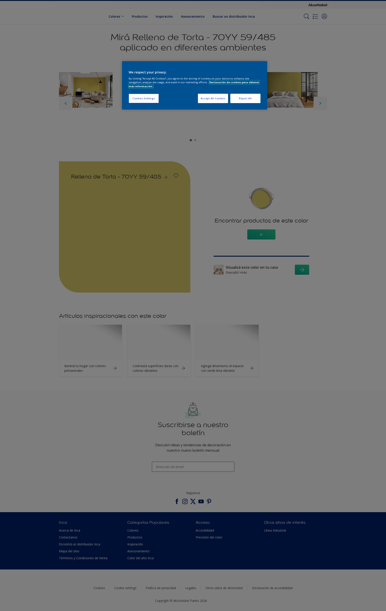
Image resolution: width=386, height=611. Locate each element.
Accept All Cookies (213, 98)
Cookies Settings (143, 98)
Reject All (245, 98)
